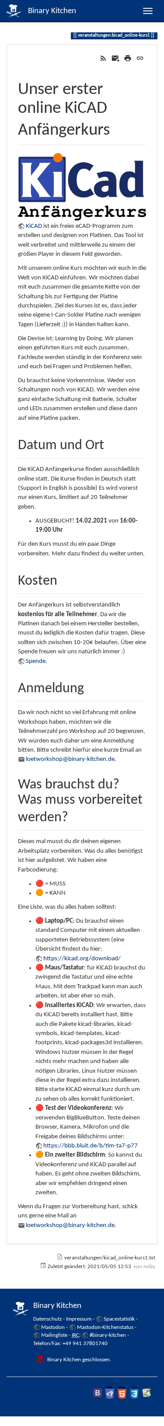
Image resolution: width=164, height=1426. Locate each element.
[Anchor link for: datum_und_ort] (111, 443)
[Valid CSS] (134, 1392)
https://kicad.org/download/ (82, 958)
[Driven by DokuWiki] (146, 1392)
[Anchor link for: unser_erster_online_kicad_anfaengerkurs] (118, 127)
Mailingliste (54, 1335)
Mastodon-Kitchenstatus (105, 1327)
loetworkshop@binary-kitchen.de (70, 759)
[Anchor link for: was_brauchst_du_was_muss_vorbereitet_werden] (75, 815)
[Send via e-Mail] (115, 58)
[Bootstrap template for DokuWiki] (97, 1392)
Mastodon (53, 1327)
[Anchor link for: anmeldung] (91, 686)
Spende (35, 661)
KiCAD (34, 226)
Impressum (78, 1319)
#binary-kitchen (108, 1335)
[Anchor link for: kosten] (64, 579)
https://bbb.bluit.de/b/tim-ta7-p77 (90, 1146)
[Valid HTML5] (122, 1392)
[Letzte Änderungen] (103, 58)
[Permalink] (140, 58)
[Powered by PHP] (109, 1392)
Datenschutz (47, 1319)
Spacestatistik (119, 1319)
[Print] (128, 58)
